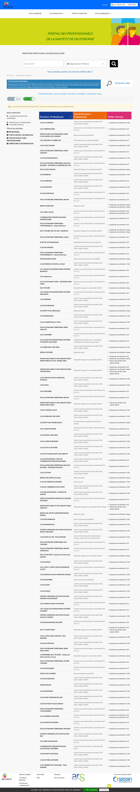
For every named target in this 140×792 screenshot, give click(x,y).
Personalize (104, 790)
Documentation (56, 13)
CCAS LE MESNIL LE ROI (48, 410)
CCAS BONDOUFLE (47, 316)
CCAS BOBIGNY (45, 174)
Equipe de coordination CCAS (120, 123)
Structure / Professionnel (51, 117)
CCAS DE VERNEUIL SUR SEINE (51, 482)
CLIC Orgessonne (46, 276)
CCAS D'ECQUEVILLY (47, 679)
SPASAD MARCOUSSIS (48, 259)
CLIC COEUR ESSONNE (48, 429)
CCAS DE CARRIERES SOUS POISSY (52, 487)
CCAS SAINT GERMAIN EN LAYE (51, 697)
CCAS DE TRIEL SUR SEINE (49, 760)
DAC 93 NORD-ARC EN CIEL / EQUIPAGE (54, 231)
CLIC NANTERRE (46, 391)
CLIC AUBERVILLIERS (47, 129)
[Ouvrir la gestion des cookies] (109, 786)
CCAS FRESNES (45, 299)
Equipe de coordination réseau (120, 169)
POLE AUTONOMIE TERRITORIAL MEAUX (54, 397)
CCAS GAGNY (45, 585)
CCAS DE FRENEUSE (47, 305)
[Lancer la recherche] (114, 63)
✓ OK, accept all (90, 790)
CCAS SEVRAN (45, 562)
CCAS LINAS (44, 385)
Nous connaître (35, 13)
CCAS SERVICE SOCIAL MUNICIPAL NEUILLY (55, 574)
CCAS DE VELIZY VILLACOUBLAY (51, 704)
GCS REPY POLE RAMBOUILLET (51, 422)
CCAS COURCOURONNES (49, 441)
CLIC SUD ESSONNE (47, 668)
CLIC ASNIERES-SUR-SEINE (49, 716)
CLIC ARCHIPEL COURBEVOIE (50, 140)
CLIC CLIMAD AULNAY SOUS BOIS (52, 603)
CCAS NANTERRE (46, 580)
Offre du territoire (79, 13)
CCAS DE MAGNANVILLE (49, 158)
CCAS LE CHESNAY (46, 123)
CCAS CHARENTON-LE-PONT (50, 322)
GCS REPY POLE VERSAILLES (50, 311)
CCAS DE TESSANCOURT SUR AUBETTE (54, 454)
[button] (21, 132)
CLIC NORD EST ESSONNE (49, 722)
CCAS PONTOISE (46, 187)
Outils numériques (102, 13)
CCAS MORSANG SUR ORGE (50, 416)
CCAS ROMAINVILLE (47, 524)
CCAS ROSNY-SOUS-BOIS (49, 754)
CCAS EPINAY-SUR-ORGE (49, 435)
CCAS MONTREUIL (46, 691)
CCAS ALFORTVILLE (47, 643)
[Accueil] (8, 4)
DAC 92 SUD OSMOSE (47, 169)
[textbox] (42, 63)
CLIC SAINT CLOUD (46, 212)
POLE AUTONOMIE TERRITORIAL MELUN (54, 199)
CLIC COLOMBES (46, 335)
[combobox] (42, 63)
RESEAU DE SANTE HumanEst (50, 478)
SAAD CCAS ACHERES (48, 673)
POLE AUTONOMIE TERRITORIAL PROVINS (55, 729)
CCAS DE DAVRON (46, 247)
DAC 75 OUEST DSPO (47, 630)
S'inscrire (132, 5)
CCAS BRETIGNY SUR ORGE (50, 347)
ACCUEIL (10, 75)
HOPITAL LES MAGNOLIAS (49, 242)
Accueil (105, 5)
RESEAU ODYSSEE (46, 352)
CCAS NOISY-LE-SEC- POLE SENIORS (53, 537)
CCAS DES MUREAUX (47, 519)
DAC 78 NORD (45, 288)
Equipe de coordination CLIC (119, 129)
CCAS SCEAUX (45, 591)
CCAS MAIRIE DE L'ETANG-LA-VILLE (52, 264)
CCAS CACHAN (45, 472)
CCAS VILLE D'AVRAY (47, 145)
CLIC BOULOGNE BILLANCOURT (51, 622)
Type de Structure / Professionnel (82, 115)
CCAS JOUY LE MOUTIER (48, 447)
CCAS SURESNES (46, 181)
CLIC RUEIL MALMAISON (49, 741)
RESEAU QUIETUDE (47, 206)
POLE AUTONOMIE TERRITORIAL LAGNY (54, 237)
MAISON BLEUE (45, 685)
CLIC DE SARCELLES (47, 193)
